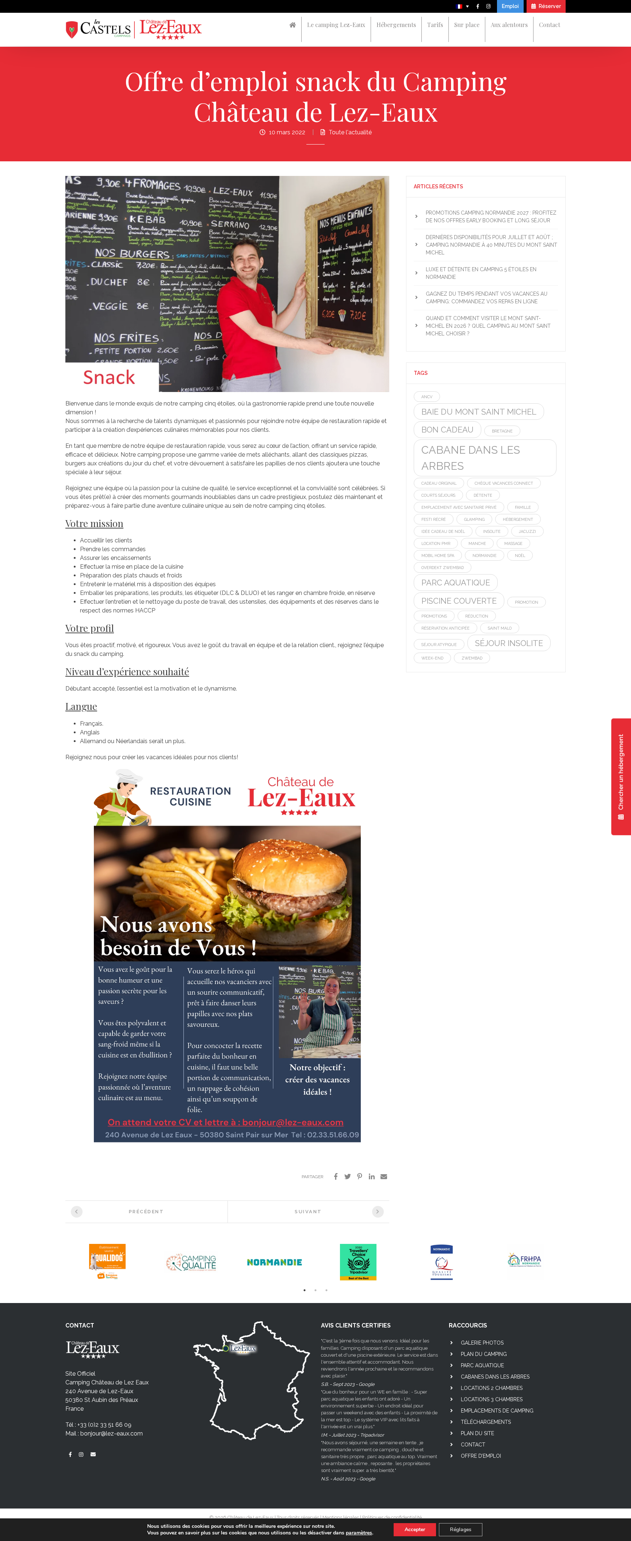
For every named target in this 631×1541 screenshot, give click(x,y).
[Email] (383, 1176)
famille (523, 507)
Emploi (510, 6)
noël (520, 555)
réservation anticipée (445, 628)
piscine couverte (459, 601)
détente (483, 495)
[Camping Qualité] (190, 1262)
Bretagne (502, 431)
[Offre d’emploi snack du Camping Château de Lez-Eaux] (227, 283)
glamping (474, 519)
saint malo (500, 628)
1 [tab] (304, 1290)
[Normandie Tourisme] (274, 1262)
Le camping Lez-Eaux (336, 24)
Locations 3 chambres (492, 1399)
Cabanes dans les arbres (495, 1377)
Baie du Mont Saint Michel (478, 411)
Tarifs (435, 24)
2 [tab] (315, 1290)
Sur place (466, 24)
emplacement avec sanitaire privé (459, 507)
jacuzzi (527, 531)
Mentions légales (340, 1517)
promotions (434, 616)
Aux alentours (509, 24)
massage (513, 543)
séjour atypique (439, 644)
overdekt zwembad (442, 567)
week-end (432, 658)
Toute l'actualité (350, 132)
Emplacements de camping (497, 1411)
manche (477, 543)
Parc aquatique (482, 1365)
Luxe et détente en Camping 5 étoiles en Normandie (481, 273)
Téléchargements (486, 1422)
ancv (426, 397)
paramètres (359, 1533)
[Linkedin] (371, 1176)
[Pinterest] (359, 1176)
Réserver (549, 6)
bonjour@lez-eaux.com (111, 1433)
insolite (492, 531)
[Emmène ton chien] (107, 1262)
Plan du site (477, 1433)
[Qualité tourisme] (441, 1262)
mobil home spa (437, 555)
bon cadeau (447, 429)
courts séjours (438, 495)
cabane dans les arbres (470, 457)
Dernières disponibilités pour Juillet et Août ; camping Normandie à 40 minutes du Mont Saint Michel (491, 244)
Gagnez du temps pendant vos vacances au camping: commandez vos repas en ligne (486, 297)
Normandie (485, 555)
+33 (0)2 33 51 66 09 (104, 1424)
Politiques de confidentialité (392, 1517)
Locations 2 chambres (492, 1388)
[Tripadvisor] (358, 1262)
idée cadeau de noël (443, 531)
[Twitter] (347, 1176)
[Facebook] (335, 1176)
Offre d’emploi (481, 1456)
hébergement (518, 519)
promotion (526, 602)
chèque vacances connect (504, 483)
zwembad (472, 658)
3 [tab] (326, 1290)
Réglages (460, 1529)
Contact (549, 24)
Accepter (415, 1529)
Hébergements (396, 24)
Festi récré (433, 519)
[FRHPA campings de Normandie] (525, 1262)
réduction (476, 616)
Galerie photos (482, 1343)
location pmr (435, 543)
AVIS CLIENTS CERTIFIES (356, 1325)
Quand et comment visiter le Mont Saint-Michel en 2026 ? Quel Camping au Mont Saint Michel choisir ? (488, 326)
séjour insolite (509, 643)
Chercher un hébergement (620, 773)
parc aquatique (455, 582)
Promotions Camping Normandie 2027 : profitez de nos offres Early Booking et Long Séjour (491, 216)
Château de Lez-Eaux (250, 1517)
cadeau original (438, 483)
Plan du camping (484, 1354)
